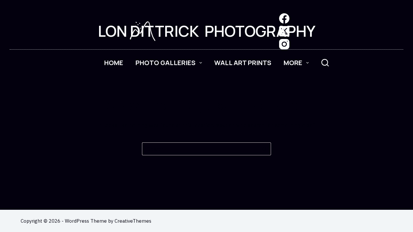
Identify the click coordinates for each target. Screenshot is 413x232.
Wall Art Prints (242, 62)
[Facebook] (284, 18)
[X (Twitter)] (284, 31)
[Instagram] (284, 44)
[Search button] (264, 148)
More (293, 62)
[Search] (325, 62)
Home (113, 62)
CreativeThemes (133, 221)
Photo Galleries (166, 62)
